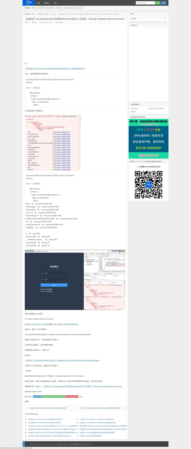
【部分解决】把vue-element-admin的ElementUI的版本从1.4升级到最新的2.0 (55, 68)
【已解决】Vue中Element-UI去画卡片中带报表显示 (96, 419)
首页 (38, 3)
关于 (55, 3)
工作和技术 (40, 14)
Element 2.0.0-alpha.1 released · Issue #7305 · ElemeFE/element (51, 324)
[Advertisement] (56, 41)
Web (47, 14)
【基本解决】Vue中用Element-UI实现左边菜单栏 (44, 422)
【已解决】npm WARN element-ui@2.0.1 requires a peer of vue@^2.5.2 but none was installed (62, 360)
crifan (35, 22)
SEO (82, 444)
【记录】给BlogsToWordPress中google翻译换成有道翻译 (100, 408)
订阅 (163, 3)
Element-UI (37, 396)
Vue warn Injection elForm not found (53, 396)
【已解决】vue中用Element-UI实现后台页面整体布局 (97, 422)
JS (51, 14)
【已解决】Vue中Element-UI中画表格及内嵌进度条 (45, 419)
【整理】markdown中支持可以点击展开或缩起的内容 (48, 408)
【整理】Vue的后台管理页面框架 (90, 436)
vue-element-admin (72, 396)
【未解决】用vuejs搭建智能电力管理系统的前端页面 (97, 432)
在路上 (29, 3)
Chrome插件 (134, 108)
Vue (55, 14)
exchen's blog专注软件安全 (157, 108)
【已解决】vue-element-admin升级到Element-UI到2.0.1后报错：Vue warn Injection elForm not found (74, 18)
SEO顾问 (133, 111)
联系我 (46, 3)
